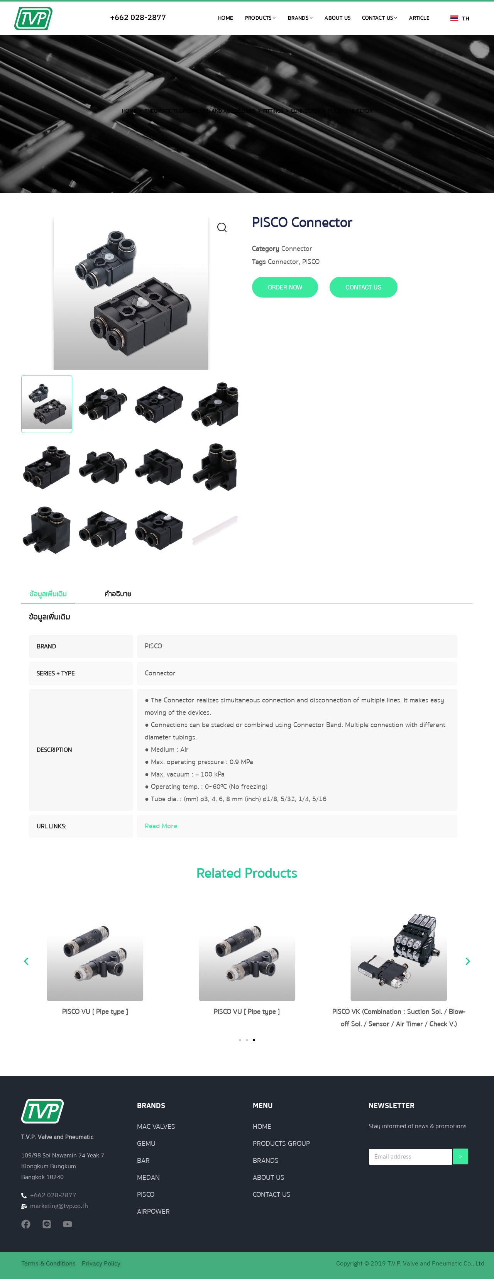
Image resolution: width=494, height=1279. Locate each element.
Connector (305, 111)
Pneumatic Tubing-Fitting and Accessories (199, 111)
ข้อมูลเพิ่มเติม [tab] (48, 594)
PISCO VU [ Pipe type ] (95, 1011)
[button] (226, 230)
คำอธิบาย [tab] (118, 594)
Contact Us (377, 18)
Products (258, 18)
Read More (161, 826)
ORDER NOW (285, 287)
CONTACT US (363, 287)
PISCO (311, 261)
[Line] (46, 1224)
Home (225, 18)
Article (419, 18)
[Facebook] (25, 1224)
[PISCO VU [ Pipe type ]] (95, 953)
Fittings (273, 111)
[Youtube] (67, 1224)
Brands (298, 18)
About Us (337, 18)
